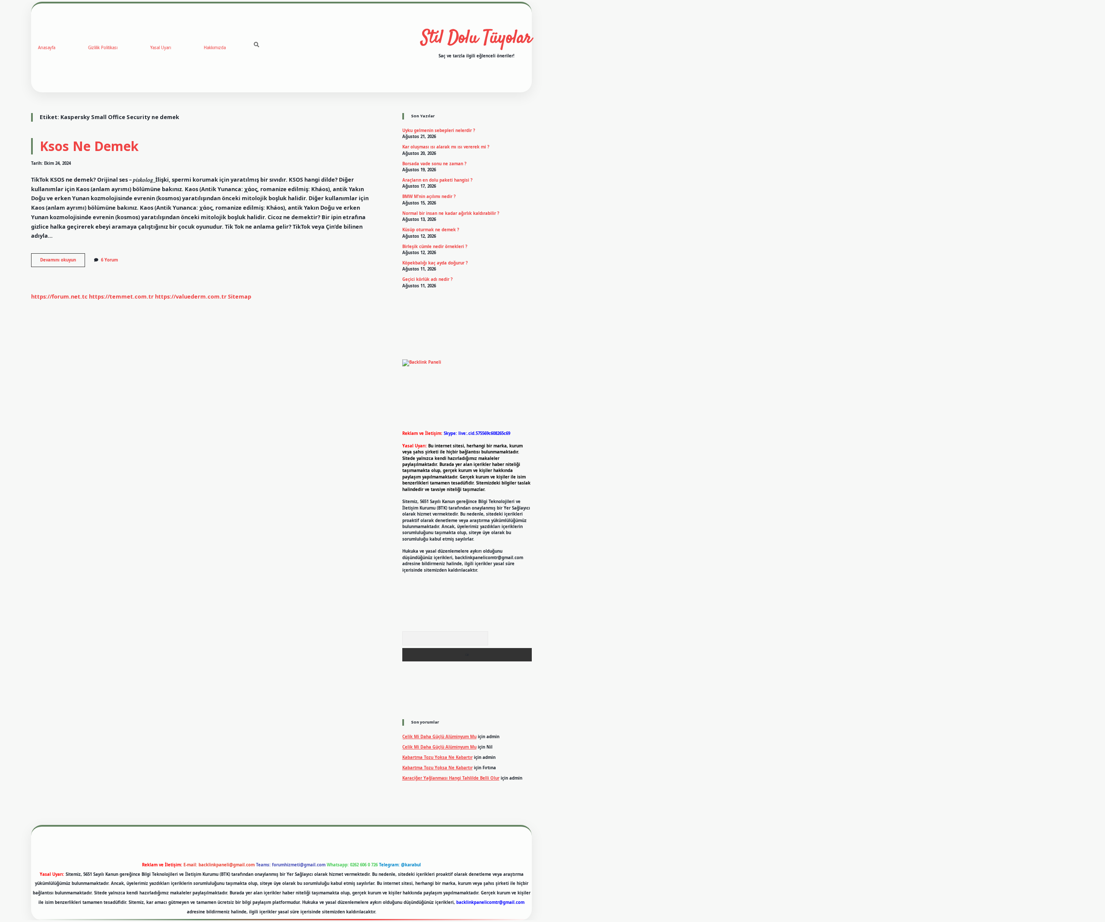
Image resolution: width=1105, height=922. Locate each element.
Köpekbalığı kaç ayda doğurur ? (435, 263)
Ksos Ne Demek (89, 146)
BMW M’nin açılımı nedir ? (429, 196)
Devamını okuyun (62, 262)
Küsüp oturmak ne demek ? (430, 230)
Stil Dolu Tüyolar (476, 38)
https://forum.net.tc (59, 296)
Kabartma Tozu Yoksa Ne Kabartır (437, 757)
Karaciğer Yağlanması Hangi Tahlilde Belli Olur (450, 778)
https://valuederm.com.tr (191, 296)
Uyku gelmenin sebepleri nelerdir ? (438, 130)
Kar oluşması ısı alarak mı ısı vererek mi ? (445, 147)
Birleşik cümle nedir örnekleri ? (434, 246)
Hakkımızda (215, 47)
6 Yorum (109, 260)
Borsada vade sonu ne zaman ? (434, 164)
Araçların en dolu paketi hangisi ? (437, 180)
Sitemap (239, 296)
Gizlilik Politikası (102, 47)
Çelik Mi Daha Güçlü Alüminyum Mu (439, 736)
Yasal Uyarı (160, 47)
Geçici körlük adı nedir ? (427, 279)
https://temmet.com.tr (121, 296)
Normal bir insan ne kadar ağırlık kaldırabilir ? (450, 213)
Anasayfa (46, 47)
